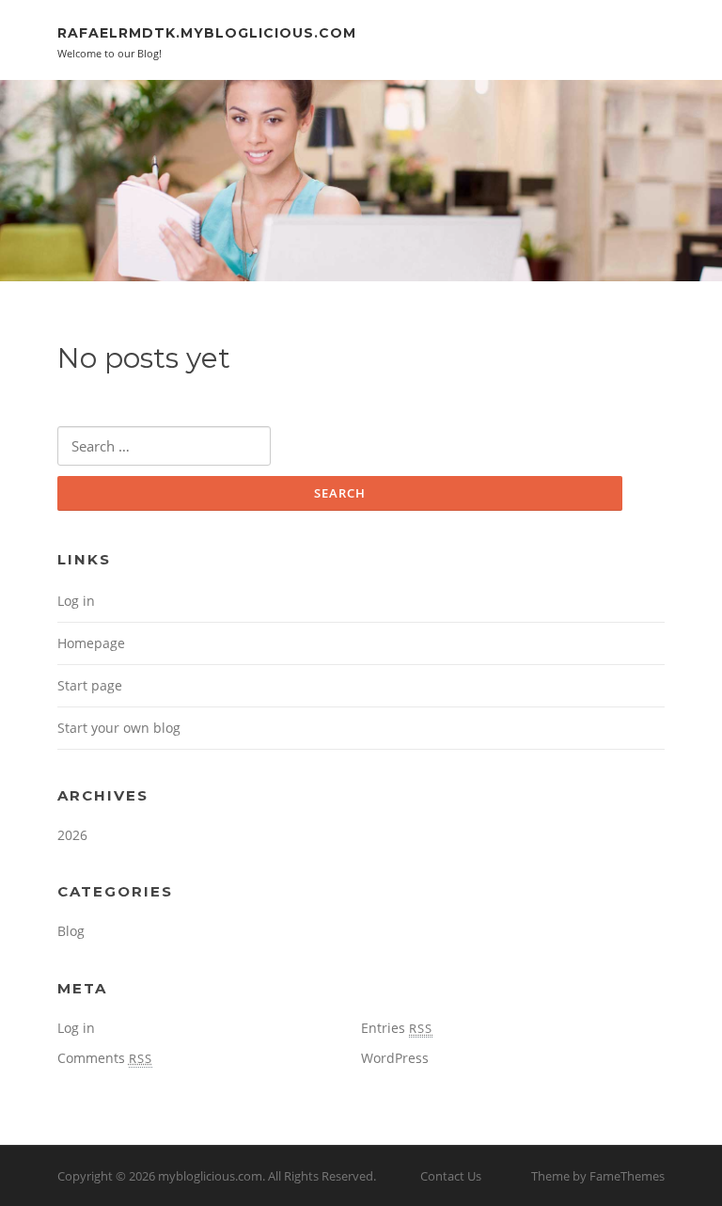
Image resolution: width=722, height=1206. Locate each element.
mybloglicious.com (210, 1175)
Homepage (91, 643)
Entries (396, 1028)
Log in (76, 601)
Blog (71, 931)
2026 (72, 835)
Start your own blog (118, 728)
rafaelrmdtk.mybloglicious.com (206, 32)
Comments (104, 1058)
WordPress (395, 1058)
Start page (89, 685)
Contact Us (450, 1175)
